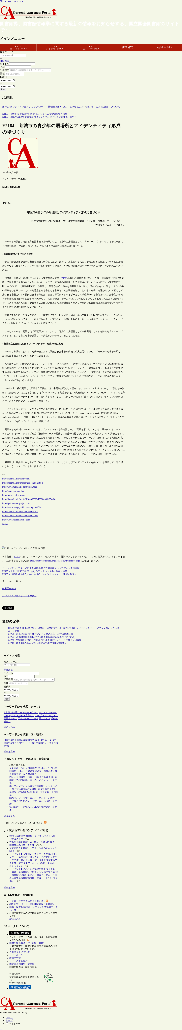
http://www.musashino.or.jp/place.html (19, 487)
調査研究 (127, 47)
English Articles (164, 47)
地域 (77, 568)
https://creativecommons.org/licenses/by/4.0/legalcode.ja (55, 561)
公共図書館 (37, 568)
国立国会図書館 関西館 (21, 964)
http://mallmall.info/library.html (16, 478)
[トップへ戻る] (1, 1029)
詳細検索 (4, 61)
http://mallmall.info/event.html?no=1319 (20, 515)
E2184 (17, 556)
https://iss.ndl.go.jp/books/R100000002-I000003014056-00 (28, 499)
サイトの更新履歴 (18, 961)
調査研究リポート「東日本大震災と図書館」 (32, 904)
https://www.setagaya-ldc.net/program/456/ (21, 507)
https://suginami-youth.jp (13, 491)
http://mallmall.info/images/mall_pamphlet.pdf (22, 483)
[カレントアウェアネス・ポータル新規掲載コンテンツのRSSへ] (28, 940)
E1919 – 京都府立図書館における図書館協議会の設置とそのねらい (41, 637)
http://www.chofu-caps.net (14, 495)
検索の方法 (15, 958)
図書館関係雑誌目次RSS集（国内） (27, 943)
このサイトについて (19, 952)
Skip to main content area (11, 1)
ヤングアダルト (62, 568)
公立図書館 (48, 568)
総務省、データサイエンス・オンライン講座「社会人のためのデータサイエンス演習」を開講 (33, 801)
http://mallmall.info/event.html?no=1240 (20, 511)
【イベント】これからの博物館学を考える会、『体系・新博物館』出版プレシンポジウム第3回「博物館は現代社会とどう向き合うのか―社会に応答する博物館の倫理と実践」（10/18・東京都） (33, 875)
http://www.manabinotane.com (16, 519)
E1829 (64, 278)
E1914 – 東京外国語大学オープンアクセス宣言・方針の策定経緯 (40, 634)
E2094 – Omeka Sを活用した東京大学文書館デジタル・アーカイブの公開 (44, 640)
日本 (29, 568)
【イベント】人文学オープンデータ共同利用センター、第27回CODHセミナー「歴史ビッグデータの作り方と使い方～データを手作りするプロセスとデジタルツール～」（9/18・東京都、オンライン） (33, 860)
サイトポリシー (17, 955)
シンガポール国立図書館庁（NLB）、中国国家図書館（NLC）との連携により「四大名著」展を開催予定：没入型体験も (33, 771)
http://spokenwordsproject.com (16, 503)
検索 (3, 89)
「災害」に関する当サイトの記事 (26, 901)
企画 (72, 568)
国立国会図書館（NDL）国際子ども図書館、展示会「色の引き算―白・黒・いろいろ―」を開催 (33, 780)
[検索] (1, 58)
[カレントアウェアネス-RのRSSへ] (45, 823)
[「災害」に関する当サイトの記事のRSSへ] (47, 901)
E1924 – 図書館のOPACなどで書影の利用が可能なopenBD (37, 643)
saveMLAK (14, 919)
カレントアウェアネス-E (14, 568)
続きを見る (9, 727)
